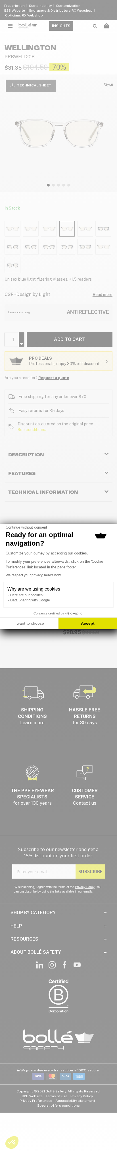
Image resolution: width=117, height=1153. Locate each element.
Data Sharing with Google (30, 600)
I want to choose (29, 623)
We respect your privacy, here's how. (33, 575)
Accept (88, 623)
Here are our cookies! (26, 595)
